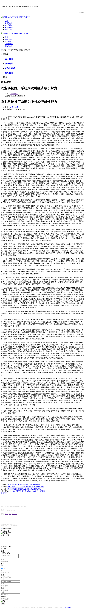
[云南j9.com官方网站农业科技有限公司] (15, 17)
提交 (3, 603)
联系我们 (8, 29)
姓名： (3, 559)
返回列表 (4, 493)
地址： (3, 588)
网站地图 (68, 607)
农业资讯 (8, 25)
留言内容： (5, 553)
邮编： (3, 592)
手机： (3, 570)
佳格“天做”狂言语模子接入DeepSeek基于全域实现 (25, 487)
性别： (3, 564)
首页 (6, 21)
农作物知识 (9, 27)
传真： (3, 579)
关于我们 (8, 23)
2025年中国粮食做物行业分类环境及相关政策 (24, 484)
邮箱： (3, 583)
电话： (3, 575)
